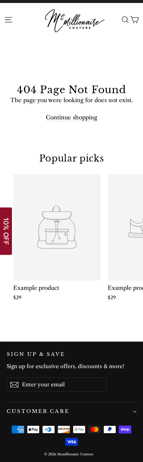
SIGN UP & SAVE (36, 354)
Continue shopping (71, 117)
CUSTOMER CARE (38, 411)
